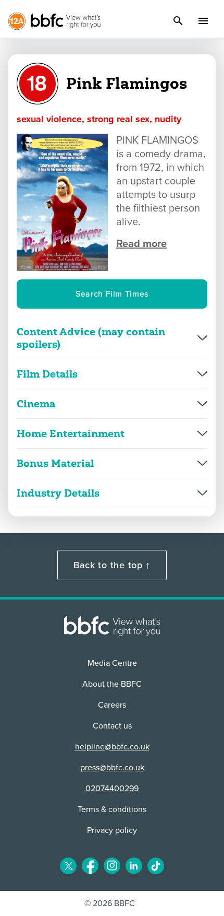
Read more (141, 244)
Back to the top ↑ (112, 565)
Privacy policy (112, 830)
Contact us (112, 726)
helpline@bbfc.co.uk (112, 747)
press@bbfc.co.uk (112, 767)
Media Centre (112, 663)
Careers (112, 705)
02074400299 (112, 788)
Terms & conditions (112, 809)
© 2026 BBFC (109, 903)
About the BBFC (112, 684)
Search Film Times (112, 294)
